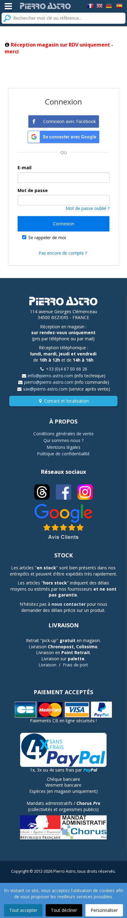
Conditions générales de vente (63, 433)
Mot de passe (33, 190)
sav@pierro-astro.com (45, 389)
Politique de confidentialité (63, 454)
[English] (99, 5)
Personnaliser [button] (104, 910)
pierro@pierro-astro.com (48, 382)
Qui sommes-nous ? (63, 440)
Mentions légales (63, 447)
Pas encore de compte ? (63, 253)
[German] (109, 5)
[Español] (119, 5)
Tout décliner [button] (64, 910)
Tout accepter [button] (23, 910)
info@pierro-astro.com (50, 376)
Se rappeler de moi (47, 237)
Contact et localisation (66, 401)
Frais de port (75, 665)
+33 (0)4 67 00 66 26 (66, 369)
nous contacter (68, 604)
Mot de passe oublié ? (87, 208)
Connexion (63, 224)
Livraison (47, 665)
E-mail (24, 167)
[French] (90, 5)
